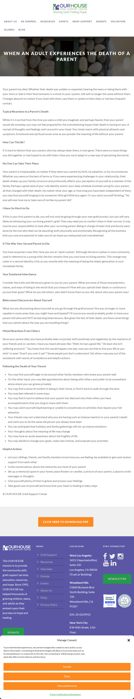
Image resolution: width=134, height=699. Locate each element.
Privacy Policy (48, 604)
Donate (101, 21)
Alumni (9, 29)
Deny (67, 676)
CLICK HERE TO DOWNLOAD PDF (65, 521)
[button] (129, 640)
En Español (28, 21)
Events (63, 21)
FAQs (43, 597)
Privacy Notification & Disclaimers (65, 694)
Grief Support (82, 21)
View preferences (67, 685)
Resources (47, 21)
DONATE (13, 632)
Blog (21, 29)
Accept (67, 666)
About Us (10, 21)
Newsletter (117, 578)
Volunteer (118, 21)
